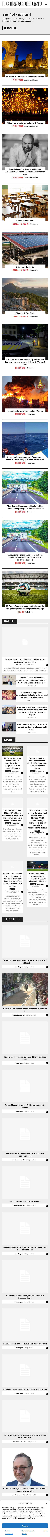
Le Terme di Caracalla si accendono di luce (25, 76)
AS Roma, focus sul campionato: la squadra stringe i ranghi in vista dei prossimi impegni (25, 607)
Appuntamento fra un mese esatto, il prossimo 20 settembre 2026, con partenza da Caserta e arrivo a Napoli (32, 711)
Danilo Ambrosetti (18, 1015)
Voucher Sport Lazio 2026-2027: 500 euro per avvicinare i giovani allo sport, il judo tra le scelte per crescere (12, 815)
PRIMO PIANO (17, 80)
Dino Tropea (19, 967)
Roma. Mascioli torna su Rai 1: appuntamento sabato (25, 1106)
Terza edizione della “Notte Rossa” (25, 1201)
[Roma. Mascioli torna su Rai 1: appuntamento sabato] (25, 1086)
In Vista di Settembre (25, 220)
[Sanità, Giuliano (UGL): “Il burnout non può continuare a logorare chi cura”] (9, 726)
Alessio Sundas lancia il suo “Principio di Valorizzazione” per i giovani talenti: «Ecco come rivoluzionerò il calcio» (12, 879)
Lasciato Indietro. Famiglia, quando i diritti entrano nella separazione (25, 1248)
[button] (46, 1503)
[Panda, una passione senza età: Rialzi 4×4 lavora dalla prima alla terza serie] (25, 1416)
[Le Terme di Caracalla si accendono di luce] (25, 59)
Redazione (18, 664)
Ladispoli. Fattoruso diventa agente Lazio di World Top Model (25, 961)
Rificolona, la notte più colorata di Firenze (25, 123)
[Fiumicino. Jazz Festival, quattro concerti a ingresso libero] (25, 1276)
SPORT (20, 612)
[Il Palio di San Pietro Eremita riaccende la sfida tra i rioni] (25, 989)
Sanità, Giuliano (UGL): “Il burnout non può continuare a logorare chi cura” (32, 727)
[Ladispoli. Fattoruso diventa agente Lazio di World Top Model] (25, 941)
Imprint (45, 1531)
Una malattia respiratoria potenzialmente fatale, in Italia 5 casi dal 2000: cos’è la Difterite (32, 695)
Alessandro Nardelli (37, 832)
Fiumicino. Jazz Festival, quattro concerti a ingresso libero (25, 1296)
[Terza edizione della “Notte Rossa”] (25, 1182)
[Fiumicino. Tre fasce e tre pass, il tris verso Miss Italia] (25, 1037)
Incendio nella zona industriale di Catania (25, 411)
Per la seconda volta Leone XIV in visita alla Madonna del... (25, 1154)
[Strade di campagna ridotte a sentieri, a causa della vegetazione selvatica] (25, 1467)
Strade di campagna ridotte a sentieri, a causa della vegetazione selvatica (25, 1489)
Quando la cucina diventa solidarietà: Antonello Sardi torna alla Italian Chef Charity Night (25, 171)
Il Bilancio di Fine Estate (25, 313)
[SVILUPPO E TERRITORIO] (25, 250)
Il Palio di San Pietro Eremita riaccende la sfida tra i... (25, 1009)
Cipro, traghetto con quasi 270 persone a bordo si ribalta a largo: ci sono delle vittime (25, 458)
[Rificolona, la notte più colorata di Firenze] (25, 106)
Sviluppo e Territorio (25, 267)
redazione (34, 224)
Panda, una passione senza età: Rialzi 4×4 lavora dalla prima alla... (25, 1436)
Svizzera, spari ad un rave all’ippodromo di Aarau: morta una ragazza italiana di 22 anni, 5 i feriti (25, 362)
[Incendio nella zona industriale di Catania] (25, 394)
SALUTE (8, 823)
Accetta (25, 1526)
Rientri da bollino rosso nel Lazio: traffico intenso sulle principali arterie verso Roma (25, 507)
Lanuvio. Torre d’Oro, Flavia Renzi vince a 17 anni (25, 1344)
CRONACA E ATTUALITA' (20, 224)
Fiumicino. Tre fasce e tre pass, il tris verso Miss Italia (25, 1058)
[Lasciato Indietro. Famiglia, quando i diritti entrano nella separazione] (25, 1228)
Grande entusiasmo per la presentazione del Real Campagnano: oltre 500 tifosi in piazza (37, 763)
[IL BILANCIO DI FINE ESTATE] (25, 296)
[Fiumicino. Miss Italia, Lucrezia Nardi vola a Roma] (25, 1370)
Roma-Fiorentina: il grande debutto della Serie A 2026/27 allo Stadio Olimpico (37, 877)
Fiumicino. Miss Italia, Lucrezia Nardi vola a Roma (25, 1389)
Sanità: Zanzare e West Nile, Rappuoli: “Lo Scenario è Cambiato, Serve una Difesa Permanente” (32, 680)
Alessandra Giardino (31, 80)
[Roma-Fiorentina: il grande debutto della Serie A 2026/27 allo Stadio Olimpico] (37, 866)
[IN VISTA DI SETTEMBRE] (25, 203)
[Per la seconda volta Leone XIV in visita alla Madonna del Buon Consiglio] (25, 1134)
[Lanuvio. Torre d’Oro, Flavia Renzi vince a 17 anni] (25, 1324)
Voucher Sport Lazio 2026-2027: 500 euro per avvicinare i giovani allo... (25, 660)
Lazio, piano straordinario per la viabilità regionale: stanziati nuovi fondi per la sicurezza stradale (25, 557)
